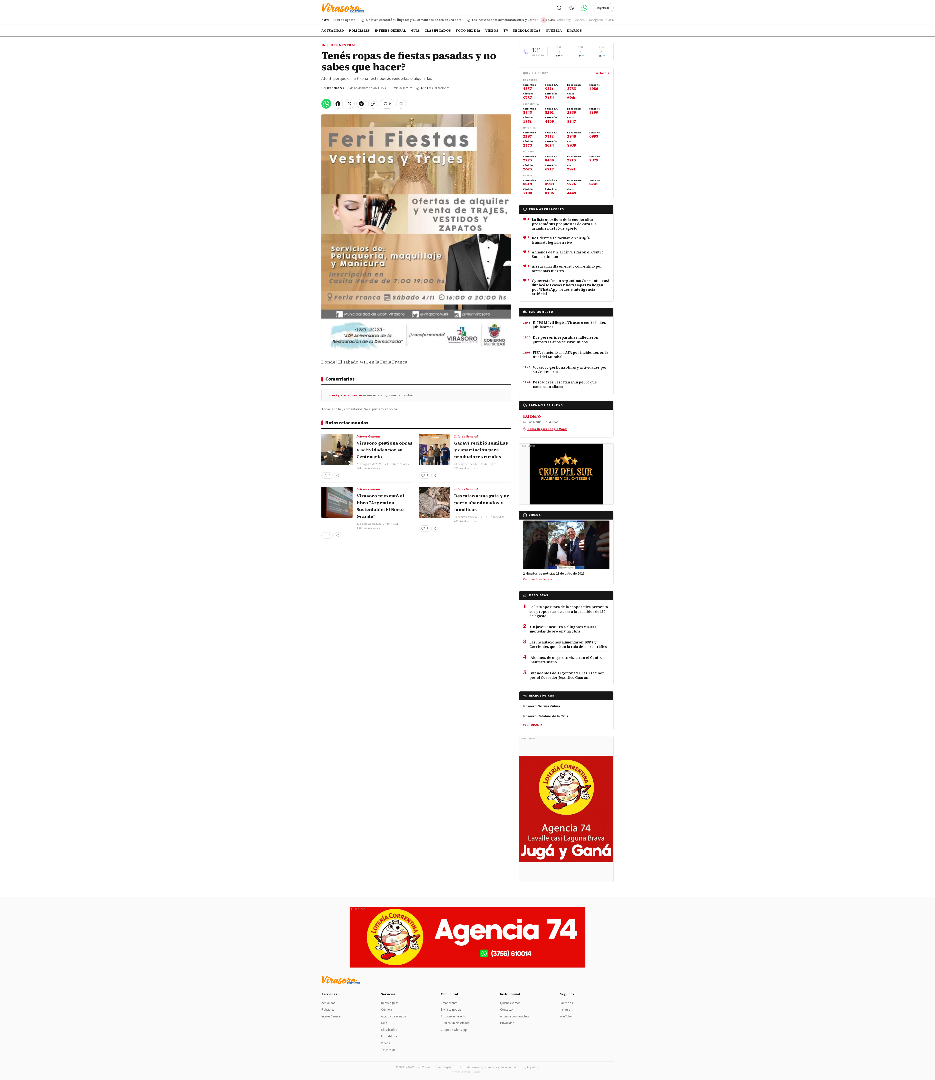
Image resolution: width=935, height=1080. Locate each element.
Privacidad (507, 1023)
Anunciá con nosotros (514, 1016)
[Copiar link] (373, 104)
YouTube (565, 1016)
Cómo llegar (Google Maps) (547, 429)
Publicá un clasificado (455, 1023)
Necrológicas (527, 30)
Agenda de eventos (393, 1016)
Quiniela (554, 30)
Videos (491, 30)
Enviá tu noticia (451, 1009)
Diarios (574, 30)
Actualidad (332, 30)
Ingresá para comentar (344, 395)
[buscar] (559, 7)
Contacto (506, 1009)
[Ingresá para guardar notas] (401, 104)
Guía (415, 30)
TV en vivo (388, 1050)
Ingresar (603, 7)
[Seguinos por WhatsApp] (584, 7)
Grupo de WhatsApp (454, 1030)
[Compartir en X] (350, 104)
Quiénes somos (510, 1003)
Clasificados (437, 30)
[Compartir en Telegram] (361, 104)
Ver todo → (602, 73)
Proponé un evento (453, 1016)
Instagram (566, 1009)
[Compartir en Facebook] (338, 104)
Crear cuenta (449, 1003)
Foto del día (468, 30)
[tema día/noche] (571, 7)
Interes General (390, 30)
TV (505, 30)
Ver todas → (532, 725)
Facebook (566, 1003)
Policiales (359, 30)
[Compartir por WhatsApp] (326, 104)
